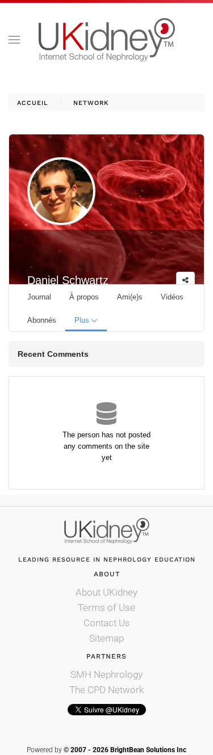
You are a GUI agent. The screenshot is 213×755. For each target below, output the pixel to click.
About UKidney (106, 592)
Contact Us (106, 623)
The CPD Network (106, 689)
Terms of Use (106, 607)
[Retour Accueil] (107, 39)
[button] (14, 39)
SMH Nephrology (106, 674)
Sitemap (106, 638)
